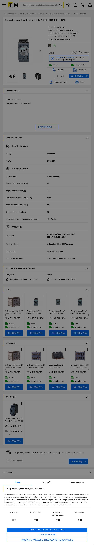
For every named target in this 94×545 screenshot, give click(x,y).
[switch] (36, 520)
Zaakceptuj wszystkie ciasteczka (47, 530)
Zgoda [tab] (17, 482)
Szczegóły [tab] (47, 482)
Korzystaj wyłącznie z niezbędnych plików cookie (47, 540)
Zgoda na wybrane (47, 535)
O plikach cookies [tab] (76, 482)
